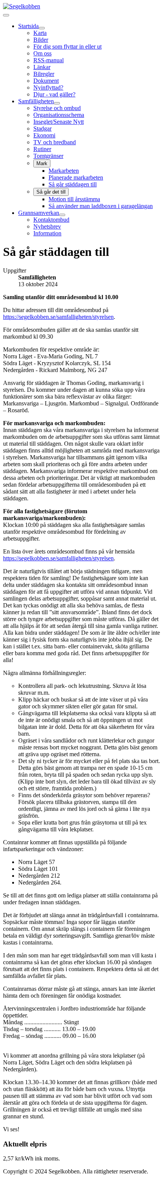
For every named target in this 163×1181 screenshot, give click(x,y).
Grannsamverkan (38, 213)
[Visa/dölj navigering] (6, 15)
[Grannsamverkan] (62, 215)
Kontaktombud (51, 219)
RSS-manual (48, 60)
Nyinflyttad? (48, 87)
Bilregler (43, 74)
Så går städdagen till (73, 184)
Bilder (40, 39)
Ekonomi (44, 135)
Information (47, 233)
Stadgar (42, 128)
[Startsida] (42, 28)
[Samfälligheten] (57, 103)
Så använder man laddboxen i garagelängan (101, 206)
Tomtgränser (48, 156)
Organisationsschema (58, 115)
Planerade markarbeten (76, 177)
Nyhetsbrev (47, 226)
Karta (40, 33)
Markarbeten (64, 170)
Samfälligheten (36, 101)
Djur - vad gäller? (54, 94)
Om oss (42, 53)
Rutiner (42, 149)
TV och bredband (54, 142)
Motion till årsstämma (74, 199)
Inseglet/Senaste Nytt (58, 121)
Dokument (46, 80)
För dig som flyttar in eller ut (67, 46)
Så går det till (51, 192)
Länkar (41, 67)
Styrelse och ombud (57, 108)
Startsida (28, 26)
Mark (41, 163)
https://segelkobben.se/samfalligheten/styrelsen (58, 317)
